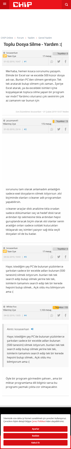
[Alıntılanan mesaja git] (32, 329)
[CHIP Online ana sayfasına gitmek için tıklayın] (22, 6)
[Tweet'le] (58, 61)
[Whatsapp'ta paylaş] (52, 61)
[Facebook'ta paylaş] (65, 61)
